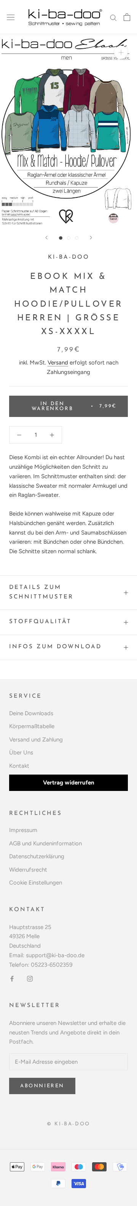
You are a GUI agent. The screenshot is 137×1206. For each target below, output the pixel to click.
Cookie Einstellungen (35, 882)
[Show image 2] (68, 238)
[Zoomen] (120, 52)
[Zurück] (46, 237)
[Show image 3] (76, 238)
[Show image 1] (60, 238)
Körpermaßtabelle (31, 726)
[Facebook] (12, 978)
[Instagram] (30, 978)
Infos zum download (55, 647)
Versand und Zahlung (36, 739)
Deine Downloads (31, 713)
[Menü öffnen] (10, 17)
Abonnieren (42, 1085)
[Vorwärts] (91, 237)
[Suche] (113, 17)
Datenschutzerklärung (36, 856)
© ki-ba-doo (68, 1124)
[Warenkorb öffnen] (127, 17)
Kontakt (19, 765)
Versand (58, 362)
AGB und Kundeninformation (45, 843)
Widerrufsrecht (28, 869)
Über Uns (21, 752)
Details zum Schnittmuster (41, 592)
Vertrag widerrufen (68, 782)
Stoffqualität (40, 622)
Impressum (23, 830)
